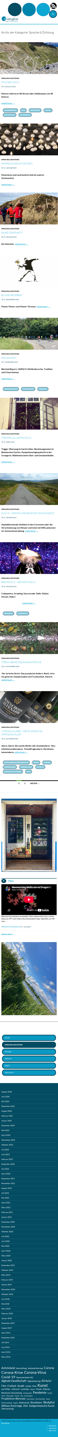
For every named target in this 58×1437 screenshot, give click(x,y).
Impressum (53, 1428)
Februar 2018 (7, 1313)
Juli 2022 (5, 1169)
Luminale (25, 1389)
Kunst (7, 1038)
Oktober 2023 (7, 1145)
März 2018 (5, 1309)
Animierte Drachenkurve (11, 927)
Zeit (25, 1405)
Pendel (49, 1393)
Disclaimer (52, 1426)
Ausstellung (21, 1368)
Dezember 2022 (8, 1164)
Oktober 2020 (7, 1231)
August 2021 (6, 1188)
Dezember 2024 (8, 1125)
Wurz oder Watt (12, 232)
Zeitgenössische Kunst (41, 1405)
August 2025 (6, 1111)
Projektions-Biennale (13, 1398)
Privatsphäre (28, 1396)
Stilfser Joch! (10, 82)
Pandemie (39, 1392)
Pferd (3, 1396)
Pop (22, 1396)
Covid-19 (40, 767)
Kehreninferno (10, 110)
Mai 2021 (5, 1198)
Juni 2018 (5, 1299)
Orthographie (27, 1393)
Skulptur (49, 1402)
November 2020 (8, 1227)
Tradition (43, 389)
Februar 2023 (7, 1159)
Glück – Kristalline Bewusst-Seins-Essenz (27, 513)
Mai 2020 (5, 1246)
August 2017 (6, 1328)
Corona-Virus (26, 767)
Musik (39, 1389)
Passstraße (35, 110)
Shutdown (36, 1402)
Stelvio (48, 110)
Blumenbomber (11, 295)
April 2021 (5, 1202)
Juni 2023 (5, 1154)
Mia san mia (8, 357)
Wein (28, 771)
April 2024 (5, 1135)
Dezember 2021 (8, 1178)
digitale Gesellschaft (13, 1380)
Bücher (8, 1052)
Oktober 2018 (7, 1294)
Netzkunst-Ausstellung (11, 1393)
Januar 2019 (6, 1284)
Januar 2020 (6, 1260)
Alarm (36, 762)
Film (3, 1385)
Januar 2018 (6, 1318)
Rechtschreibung (6, 1403)
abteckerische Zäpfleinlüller (16, 762)
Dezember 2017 (8, 1323)
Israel (20, 1385)
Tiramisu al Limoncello (16, 437)
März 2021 (5, 1207)
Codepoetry (23, 613)
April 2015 (5, 1333)
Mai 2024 (5, 1130)
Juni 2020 (5, 1241)
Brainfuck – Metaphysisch (18, 582)
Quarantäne (31, 1399)
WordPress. (5, 1423)
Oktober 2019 (7, 1270)
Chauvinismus (28, 389)
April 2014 (5, 1352)
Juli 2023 (5, 1149)
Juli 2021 (5, 1193)
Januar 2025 (6, 1120)
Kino (34, 1386)
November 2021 (8, 1183)
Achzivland (8, 1368)
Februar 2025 (7, 1116)
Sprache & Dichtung (10, 78)
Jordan (28, 1386)
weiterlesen (8, 103)
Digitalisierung (34, 1381)
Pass (23, 110)
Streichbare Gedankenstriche (21, 662)
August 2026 (6, 1092)
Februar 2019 (7, 1280)
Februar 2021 (7, 1212)
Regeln (15, 1403)
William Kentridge (11, 1405)
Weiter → (35, 783)
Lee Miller (5, 1389)
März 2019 (5, 1275)
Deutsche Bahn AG (24, 1377)
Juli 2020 (5, 1236)
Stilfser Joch (9, 115)
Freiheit (11, 1385)
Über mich (9, 1073)
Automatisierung (35, 1368)
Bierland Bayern (10, 389)
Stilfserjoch (25, 115)
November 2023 (8, 1140)
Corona (47, 762)
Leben (7, 1066)
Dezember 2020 (8, 1222)
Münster (46, 1389)
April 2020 (5, 1251)
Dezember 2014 (8, 1337)
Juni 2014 (5, 1347)
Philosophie (10, 1396)
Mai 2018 (5, 1304)
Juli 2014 (5, 1342)
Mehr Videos (7, 934)
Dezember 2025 (8, 1106)
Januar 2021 (6, 1217)
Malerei (32, 1389)
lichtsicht (15, 1389)
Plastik (17, 1396)
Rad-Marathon (40, 1399)
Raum (48, 1399)
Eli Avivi (46, 1380)
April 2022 (5, 1174)
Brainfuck (8, 613)
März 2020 (5, 1255)
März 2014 (5, 1357)
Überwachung (7, 1408)
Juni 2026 (5, 1096)
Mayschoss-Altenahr (12, 771)
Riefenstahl (24, 1402)
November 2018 (8, 1289)
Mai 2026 (5, 1101)
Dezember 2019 (8, 1265)
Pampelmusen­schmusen (17, 163)
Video (11, 881)
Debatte (8, 1059)
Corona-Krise (9, 767)
